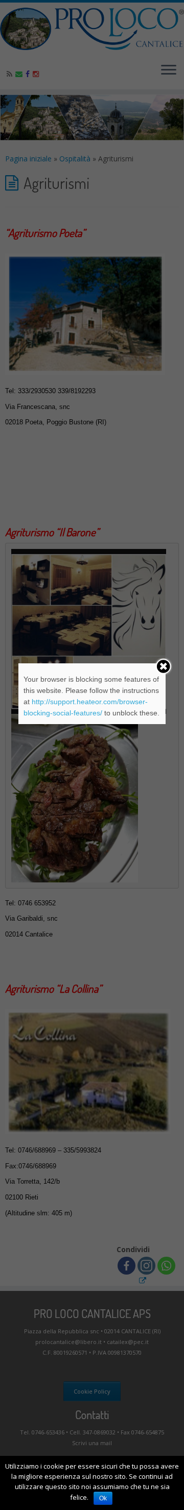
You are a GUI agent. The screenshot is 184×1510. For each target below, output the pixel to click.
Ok (103, 1498)
